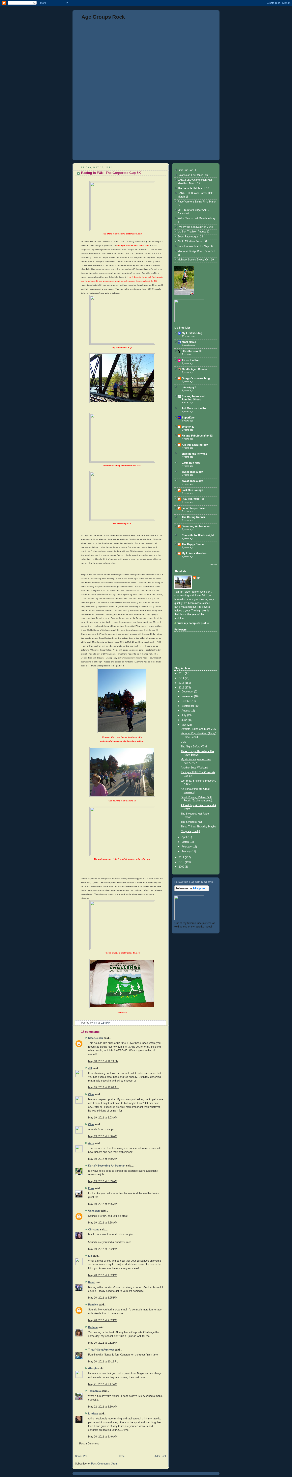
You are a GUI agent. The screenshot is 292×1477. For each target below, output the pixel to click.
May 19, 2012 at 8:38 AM (102, 1222)
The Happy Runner (193, 544)
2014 (182, 678)
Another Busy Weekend (194, 767)
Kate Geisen (95, 1038)
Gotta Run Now (191, 463)
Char (91, 1094)
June (185, 720)
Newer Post (81, 1456)
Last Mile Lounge (192, 490)
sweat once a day (192, 471)
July (184, 715)
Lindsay (93, 1413)
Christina (93, 1229)
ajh (198, 578)
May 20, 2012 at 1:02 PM (102, 1275)
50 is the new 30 (191, 351)
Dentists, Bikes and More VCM (199, 729)
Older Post (160, 1456)
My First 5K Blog (192, 333)
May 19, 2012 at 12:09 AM (103, 1087)
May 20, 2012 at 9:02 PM (102, 1320)
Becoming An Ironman (196, 526)
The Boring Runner (193, 517)
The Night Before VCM (194, 746)
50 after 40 (188, 426)
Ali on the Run (190, 360)
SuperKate (188, 417)
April (185, 837)
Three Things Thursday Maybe (198, 826)
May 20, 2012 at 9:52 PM (102, 1342)
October (186, 701)
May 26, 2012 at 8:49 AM (102, 1436)
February (187, 846)
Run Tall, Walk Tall (193, 499)
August (186, 710)
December (188, 691)
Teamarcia (94, 1391)
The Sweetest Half (191, 821)
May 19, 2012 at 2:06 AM (102, 1136)
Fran (91, 1188)
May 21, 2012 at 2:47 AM (102, 1384)
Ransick (93, 1304)
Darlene (93, 1327)
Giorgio (93, 1368)
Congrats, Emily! (190, 831)
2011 (182, 857)
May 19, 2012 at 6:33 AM (102, 1181)
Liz (90, 1255)
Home (121, 1456)
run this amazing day (195, 444)
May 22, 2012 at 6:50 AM (102, 1406)
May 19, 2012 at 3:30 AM (102, 1159)
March (186, 842)
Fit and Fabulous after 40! (197, 435)
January (186, 851)
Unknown (94, 1210)
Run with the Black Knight (198, 535)
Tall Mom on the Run (194, 408)
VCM (184, 741)
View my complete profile (193, 623)
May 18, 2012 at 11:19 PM (103, 1061)
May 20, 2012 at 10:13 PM (103, 1361)
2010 (182, 862)
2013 (182, 683)
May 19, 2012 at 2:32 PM (102, 1249)
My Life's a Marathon (194, 553)
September (188, 706)
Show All (213, 565)
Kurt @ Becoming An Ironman (106, 1165)
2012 (182, 687)
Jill (90, 1068)
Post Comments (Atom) (104, 1463)
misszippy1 (189, 387)
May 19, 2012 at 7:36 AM (102, 1204)
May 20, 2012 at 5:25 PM (102, 1297)
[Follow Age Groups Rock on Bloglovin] (191, 890)
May (184, 724)
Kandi (91, 1282)
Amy (91, 1143)
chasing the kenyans (194, 453)
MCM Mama (189, 342)
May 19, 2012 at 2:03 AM (102, 1117)
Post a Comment (89, 1443)
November (188, 696)
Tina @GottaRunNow (101, 1349)
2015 (182, 673)
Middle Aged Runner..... (196, 369)
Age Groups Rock (103, 17)
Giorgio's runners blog (196, 378)
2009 (182, 866)
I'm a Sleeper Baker (194, 508)
